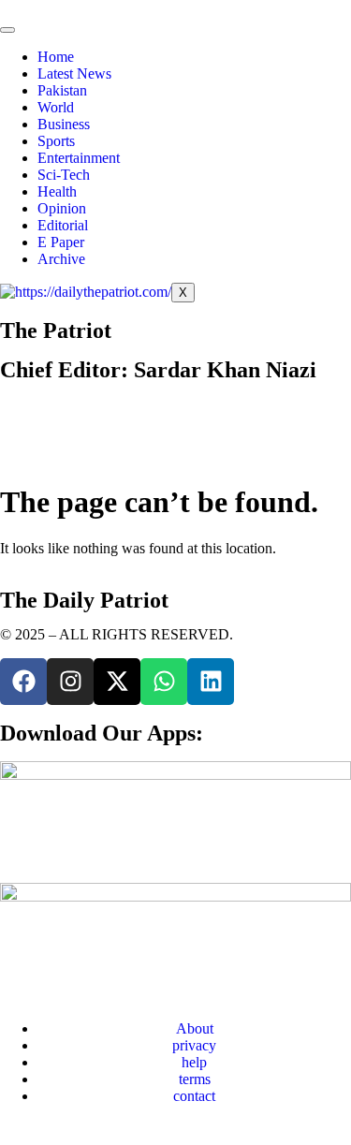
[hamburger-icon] (7, 30)
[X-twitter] (117, 681)
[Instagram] (70, 681)
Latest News (74, 73)
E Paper (60, 242)
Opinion (61, 208)
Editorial (62, 225)
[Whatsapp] (163, 681)
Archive (61, 259)
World (55, 107)
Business (63, 124)
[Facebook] (23, 681)
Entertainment (78, 158)
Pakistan (62, 90)
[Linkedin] (210, 681)
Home (55, 57)
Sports (56, 141)
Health (57, 191)
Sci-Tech (63, 175)
